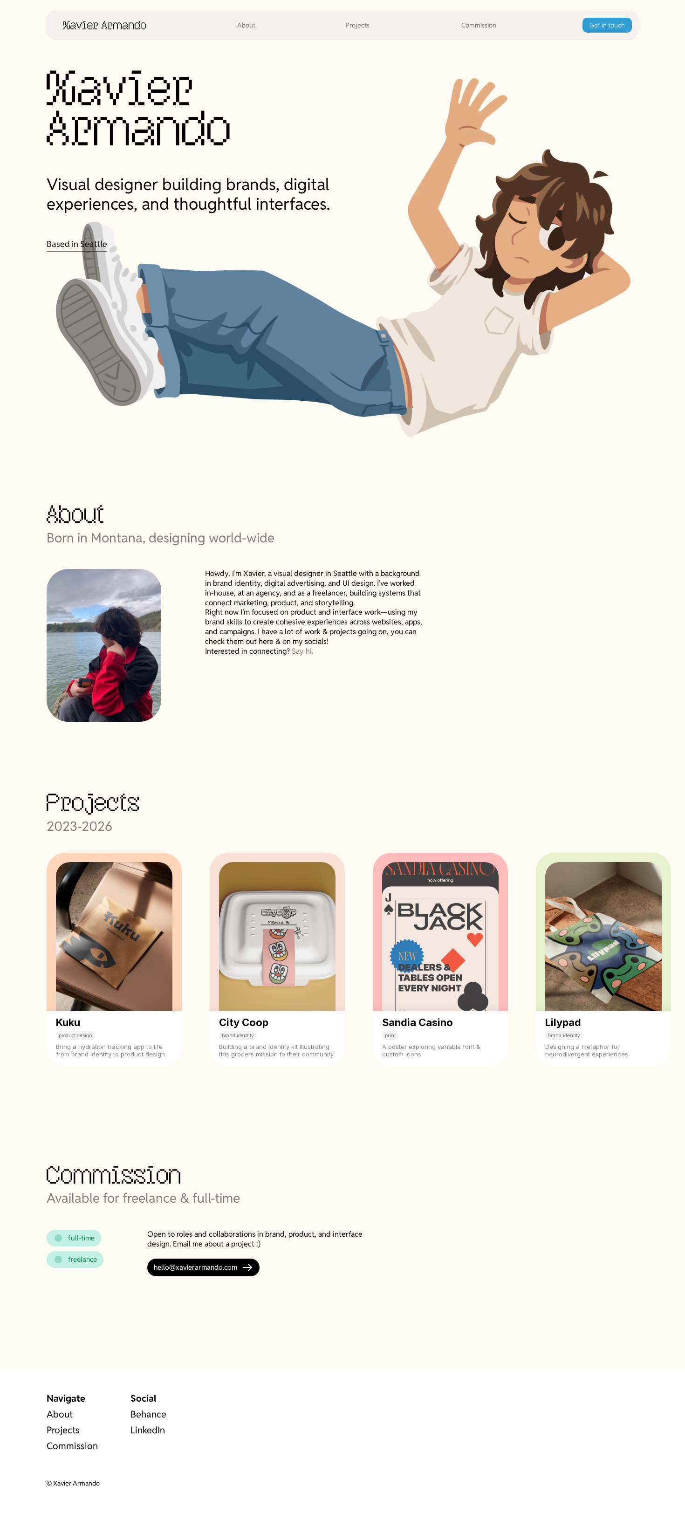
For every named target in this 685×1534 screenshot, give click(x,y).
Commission (72, 1446)
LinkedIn (147, 1430)
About (60, 1414)
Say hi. (302, 651)
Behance (148, 1414)
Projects (63, 1430)
